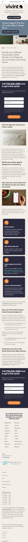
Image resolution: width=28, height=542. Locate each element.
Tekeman (7, 446)
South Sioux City (18, 444)
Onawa (16, 433)
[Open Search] (23, 1)
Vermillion (7, 428)
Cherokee (17, 425)
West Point (17, 422)
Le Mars (16, 438)
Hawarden (7, 433)
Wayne (16, 430)
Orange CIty (7, 430)
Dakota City (7, 444)
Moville (6, 441)
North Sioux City (18, 441)
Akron (6, 438)
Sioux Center (17, 428)
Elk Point (16, 436)
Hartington (17, 446)
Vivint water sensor (7, 303)
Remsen (6, 436)
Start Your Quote (14, 117)
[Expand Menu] (14, 9)
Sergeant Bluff (8, 422)
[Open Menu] (2, 1)
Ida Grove (7, 425)
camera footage (11, 338)
